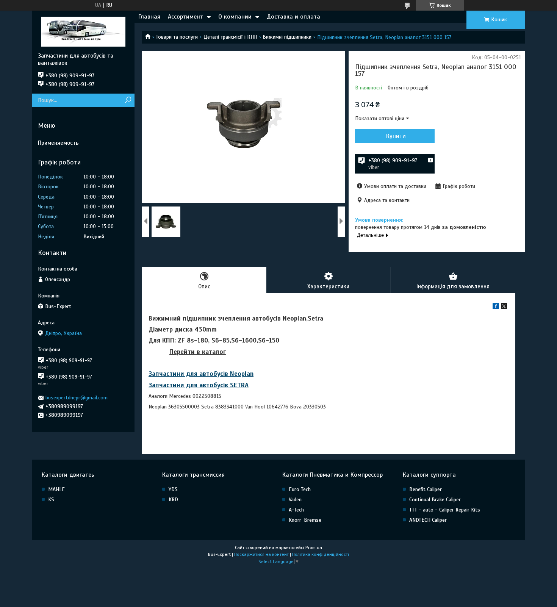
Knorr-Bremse (305, 520)
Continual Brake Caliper (435, 499)
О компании (235, 16)
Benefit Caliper (425, 489)
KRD (173, 499)
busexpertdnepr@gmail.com (76, 397)
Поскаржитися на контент (261, 554)
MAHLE (56, 489)
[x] (504, 307)
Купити (396, 136)
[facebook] (496, 307)
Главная (149, 16)
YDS (173, 489)
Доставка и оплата (293, 16)
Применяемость (58, 142)
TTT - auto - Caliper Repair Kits (444, 510)
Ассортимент (185, 16)
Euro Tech (300, 489)
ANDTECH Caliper (428, 520)
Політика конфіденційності (320, 554)
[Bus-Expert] (83, 31)
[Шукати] (128, 100)
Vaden (295, 499)
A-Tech (296, 510)
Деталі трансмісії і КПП (230, 37)
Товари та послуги (177, 37)
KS (51, 499)
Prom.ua (313, 547)
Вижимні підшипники (287, 37)
